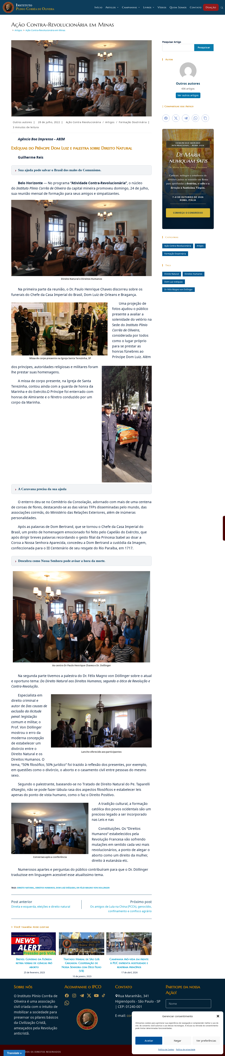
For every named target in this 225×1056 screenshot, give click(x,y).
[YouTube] (96, 995)
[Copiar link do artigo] (205, 118)
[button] (218, 1016)
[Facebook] (67, 995)
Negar (177, 1040)
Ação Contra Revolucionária (83, 122)
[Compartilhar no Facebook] (166, 118)
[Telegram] (81, 995)
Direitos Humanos (45, 887)
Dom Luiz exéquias (65, 887)
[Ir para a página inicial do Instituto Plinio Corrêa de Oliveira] (87, 1019)
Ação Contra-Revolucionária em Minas (45, 30)
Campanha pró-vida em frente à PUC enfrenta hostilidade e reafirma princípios (129, 963)
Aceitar (149, 1040)
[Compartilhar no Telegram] (185, 118)
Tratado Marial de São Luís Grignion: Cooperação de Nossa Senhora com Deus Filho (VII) (81, 965)
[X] (89, 995)
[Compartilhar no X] (175, 118)
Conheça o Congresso (188, 213)
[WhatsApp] (67, 1003)
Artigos (109, 122)
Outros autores (22, 122)
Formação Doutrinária (133, 122)
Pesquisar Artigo (171, 42)
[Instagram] (74, 995)
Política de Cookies (166, 1049)
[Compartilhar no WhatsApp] (195, 118)
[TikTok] (103, 995)
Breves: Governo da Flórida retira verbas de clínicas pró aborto (34, 963)
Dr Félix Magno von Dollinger (93, 887)
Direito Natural (25, 887)
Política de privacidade (185, 1049)
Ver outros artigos (188, 95)
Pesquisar (204, 47)
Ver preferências (206, 1040)
